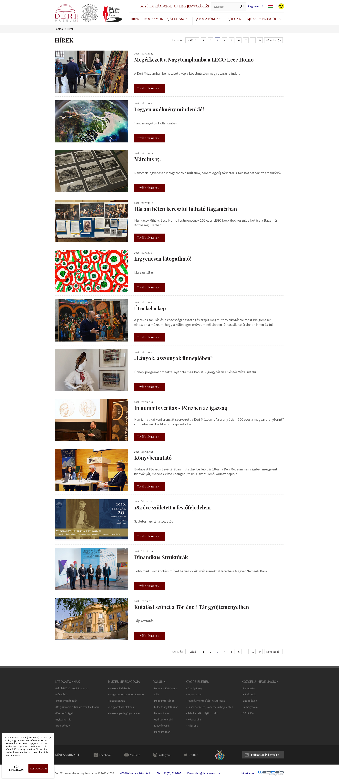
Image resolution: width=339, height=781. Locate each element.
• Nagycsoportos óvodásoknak (126, 694)
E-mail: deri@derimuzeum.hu (204, 773)
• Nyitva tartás (63, 719)
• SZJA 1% (247, 713)
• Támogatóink (249, 707)
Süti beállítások (16, 768)
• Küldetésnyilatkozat (165, 707)
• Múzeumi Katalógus (165, 688)
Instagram (164, 755)
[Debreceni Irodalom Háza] (112, 14)
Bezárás (48, 739)
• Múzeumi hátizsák (66, 700)
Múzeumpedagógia (264, 18)
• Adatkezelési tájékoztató (202, 713)
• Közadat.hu (193, 719)
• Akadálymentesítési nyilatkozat (205, 700)
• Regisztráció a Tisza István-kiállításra (77, 707)
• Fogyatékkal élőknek (121, 707)
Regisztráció (255, 6)
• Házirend (192, 725)
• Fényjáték (61, 694)
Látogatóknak (207, 18)
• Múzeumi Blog (161, 732)
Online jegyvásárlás (191, 6)
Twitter (193, 755)
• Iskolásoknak (116, 700)
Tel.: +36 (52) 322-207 (169, 773)
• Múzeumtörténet (163, 700)
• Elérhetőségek (64, 713)
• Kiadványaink (161, 725)
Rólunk (234, 18)
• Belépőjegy (62, 725)
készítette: (247, 773)
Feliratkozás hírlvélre (265, 755)
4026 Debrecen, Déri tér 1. (135, 773)
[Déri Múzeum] (66, 13)
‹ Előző (192, 40)
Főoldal (59, 29)
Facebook (105, 755)
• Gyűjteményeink (163, 719)
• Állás (156, 694)
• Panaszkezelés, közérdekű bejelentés (209, 707)
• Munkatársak (161, 713)
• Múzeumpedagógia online (124, 713)
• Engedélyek (249, 700)
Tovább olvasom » (148, 88)
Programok (152, 18)
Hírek (134, 18)
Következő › (273, 40)
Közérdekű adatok (156, 6)
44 (260, 40)
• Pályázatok (248, 694)
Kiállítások (177, 18)
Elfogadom (38, 768)
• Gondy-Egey (194, 688)
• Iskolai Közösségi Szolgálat (71, 688)
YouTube (135, 755)
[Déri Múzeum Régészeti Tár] (89, 13)
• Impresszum (194, 694)
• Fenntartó (248, 688)
